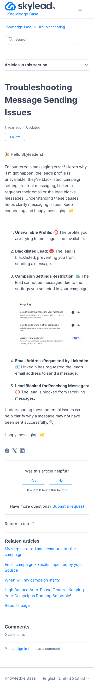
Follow (15, 137)
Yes (33, 480)
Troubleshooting (51, 27)
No (60, 480)
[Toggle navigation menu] (80, 9)
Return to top (17, 523)
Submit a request (68, 506)
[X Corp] (14, 450)
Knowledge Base (18, 27)
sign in (21, 648)
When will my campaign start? (32, 580)
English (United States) (64, 678)
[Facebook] (7, 450)
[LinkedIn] (22, 450)
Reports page (17, 605)
